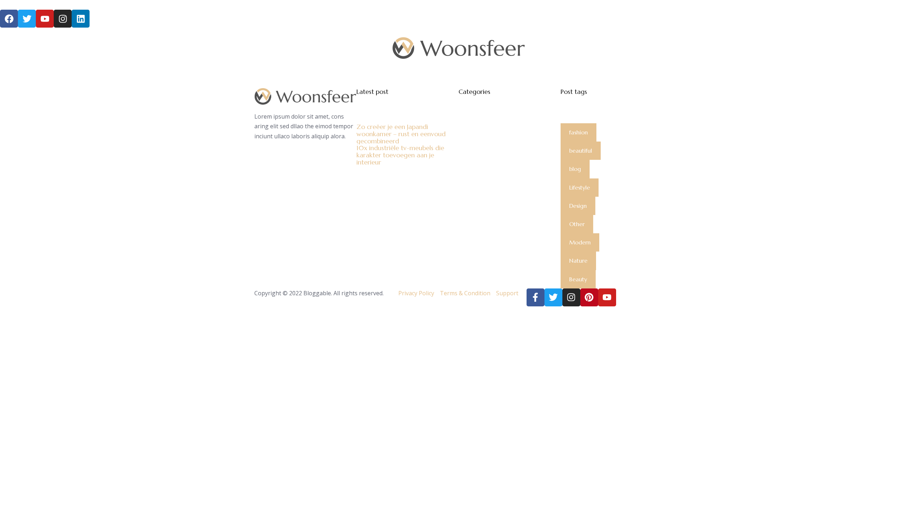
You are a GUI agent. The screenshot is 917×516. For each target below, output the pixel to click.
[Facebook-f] (535, 297)
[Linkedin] (81, 19)
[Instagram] (63, 19)
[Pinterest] (589, 297)
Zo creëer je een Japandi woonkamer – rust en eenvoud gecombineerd (401, 134)
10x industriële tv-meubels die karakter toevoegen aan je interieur (400, 155)
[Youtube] (607, 297)
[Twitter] (553, 297)
